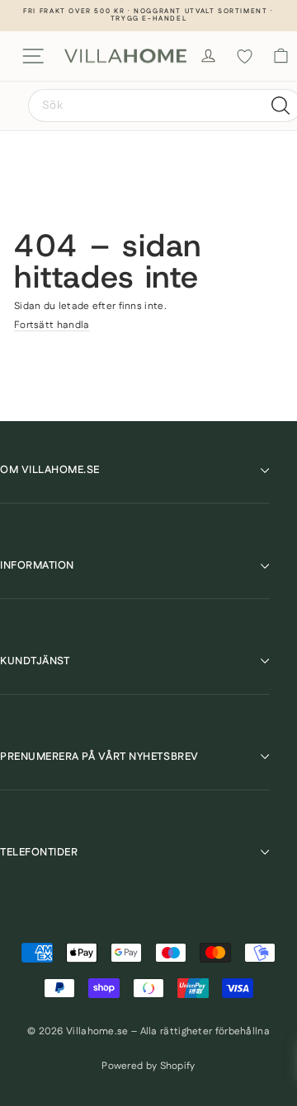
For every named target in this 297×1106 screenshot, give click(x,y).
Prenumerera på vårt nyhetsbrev (99, 756)
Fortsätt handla (52, 325)
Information (37, 565)
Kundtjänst (34, 661)
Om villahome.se (50, 469)
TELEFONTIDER (39, 852)
